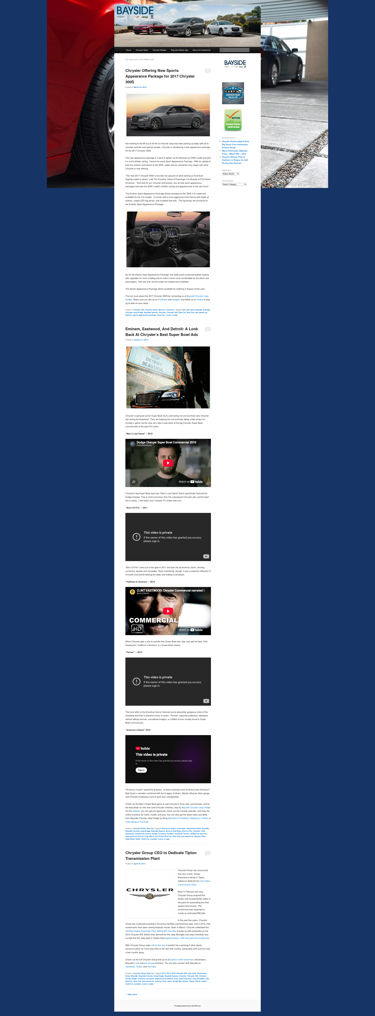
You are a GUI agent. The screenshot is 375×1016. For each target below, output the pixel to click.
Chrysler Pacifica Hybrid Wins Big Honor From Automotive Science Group (235, 144)
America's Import (169, 828)
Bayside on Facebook (178, 818)
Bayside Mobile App (179, 50)
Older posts (131, 994)
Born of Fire (187, 831)
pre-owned (149, 962)
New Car (162, 309)
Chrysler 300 (138, 309)
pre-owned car (201, 312)
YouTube (151, 966)
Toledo (198, 981)
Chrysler (162, 312)
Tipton (191, 981)
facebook (178, 833)
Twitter (200, 299)
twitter (138, 839)
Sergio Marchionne (180, 981)
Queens (128, 315)
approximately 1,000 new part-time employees (187, 937)
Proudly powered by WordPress (187, 1005)
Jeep (146, 836)
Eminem (170, 833)
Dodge (154, 833)
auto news (190, 309)
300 (183, 309)
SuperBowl (129, 839)
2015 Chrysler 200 (179, 973)
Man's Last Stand (156, 836)
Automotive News (193, 828)
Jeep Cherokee (185, 978)
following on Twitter (199, 818)
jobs (207, 978)
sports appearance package (144, 315)
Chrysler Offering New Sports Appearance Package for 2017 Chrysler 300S (160, 76)
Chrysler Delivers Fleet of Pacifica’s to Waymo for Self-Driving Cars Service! (235, 159)
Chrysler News (142, 50)
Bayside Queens (151, 312)
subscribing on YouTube (136, 821)
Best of (169, 831)
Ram (204, 836)
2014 (169, 973)
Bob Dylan (177, 831)
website (136, 810)
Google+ (176, 299)
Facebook (162, 299)
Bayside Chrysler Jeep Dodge (196, 807)
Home (128, 50)
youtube (153, 839)
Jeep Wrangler (198, 978)
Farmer (186, 833)
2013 (164, 973)
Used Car (170, 309)
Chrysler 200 (193, 976)
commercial (139, 833)
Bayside (198, 309)
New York (191, 312)
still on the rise (158, 945)
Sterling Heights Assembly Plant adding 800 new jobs (150, 930)
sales (169, 981)
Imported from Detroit (134, 836)
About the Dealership (201, 50)
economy (162, 833)
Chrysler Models (159, 50)
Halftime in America (198, 833)
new (137, 962)
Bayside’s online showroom (181, 959)
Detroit (148, 833)
